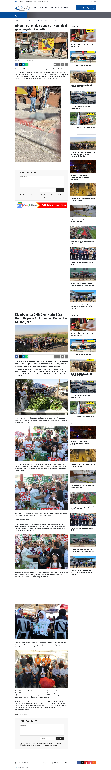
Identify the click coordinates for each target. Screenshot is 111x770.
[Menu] (78, 7)
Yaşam (25, 20)
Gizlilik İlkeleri (57, 763)
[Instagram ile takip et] (90, 762)
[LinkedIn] (23, 64)
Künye (44, 763)
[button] (58, 64)
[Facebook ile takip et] (79, 762)
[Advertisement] (41, 591)
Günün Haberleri (28, 1)
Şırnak (35, 7)
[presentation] (21, 15)
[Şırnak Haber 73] (22, 7)
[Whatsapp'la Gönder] (26, 64)
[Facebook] (16, 64)
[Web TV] (91, 1)
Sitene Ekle (40, 1)
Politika (54, 7)
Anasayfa (19, 20)
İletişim (50, 763)
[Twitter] (20, 64)
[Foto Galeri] (95, 1)
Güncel (41, 7)
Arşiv (35, 1)
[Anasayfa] (16, 1)
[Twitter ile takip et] (82, 762)
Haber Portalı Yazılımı (23, 767)
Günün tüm (90, 15)
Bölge (47, 7)
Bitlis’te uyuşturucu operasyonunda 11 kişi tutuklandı (48, 15)
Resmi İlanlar (63, 7)
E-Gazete (46, 1)
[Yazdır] (55, 64)
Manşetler (21, 1)
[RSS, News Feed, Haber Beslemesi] (94, 762)
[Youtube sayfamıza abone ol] (86, 762)
